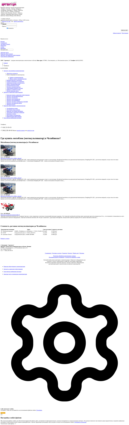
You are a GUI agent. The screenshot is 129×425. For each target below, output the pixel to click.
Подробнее (39, 410)
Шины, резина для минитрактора (18, 78)
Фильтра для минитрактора (13, 87)
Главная (6, 63)
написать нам (30, 130)
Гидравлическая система (13, 85)
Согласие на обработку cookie (72, 257)
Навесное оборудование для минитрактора (14, 105)
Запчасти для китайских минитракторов (14, 70)
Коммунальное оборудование (14, 116)
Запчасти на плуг (11, 104)
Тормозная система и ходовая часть (15, 83)
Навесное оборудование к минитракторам (14, 266)
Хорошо (3, 412)
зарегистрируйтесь (18, 21)
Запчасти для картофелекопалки (15, 96)
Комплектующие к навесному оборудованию (18, 95)
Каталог (70, 253)
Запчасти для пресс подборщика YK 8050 (17, 101)
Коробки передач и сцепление (14, 80)
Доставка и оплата (56, 253)
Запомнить (11, 28)
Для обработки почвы (12, 108)
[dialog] (64, 345)
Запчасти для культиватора (13, 99)
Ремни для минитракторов (13, 84)
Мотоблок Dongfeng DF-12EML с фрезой (11, 158)
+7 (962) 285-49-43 (6, 17)
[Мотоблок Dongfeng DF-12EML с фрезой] (8, 155)
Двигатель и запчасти (12, 73)
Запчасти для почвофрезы (13, 100)
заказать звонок (21, 130)
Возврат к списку (5, 238)
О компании (48, 253)
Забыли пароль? (117, 33)
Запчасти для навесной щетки (14, 103)
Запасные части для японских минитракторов (15, 274)
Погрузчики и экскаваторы (13, 115)
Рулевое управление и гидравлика (15, 81)
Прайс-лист (76, 253)
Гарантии (64, 253)
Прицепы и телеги (11, 113)
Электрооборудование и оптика (15, 88)
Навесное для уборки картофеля (15, 111)
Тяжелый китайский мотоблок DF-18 (10, 214)
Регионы (82, 253)
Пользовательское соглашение (56, 257)
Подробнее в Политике (80, 422)
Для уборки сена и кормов (13, 109)
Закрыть (2, 22)
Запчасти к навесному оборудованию (13, 92)
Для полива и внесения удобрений (15, 112)
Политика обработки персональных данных (64, 256)
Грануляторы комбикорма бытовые (12, 118)
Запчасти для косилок (12, 97)
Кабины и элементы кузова (14, 89)
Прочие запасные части (13, 91)
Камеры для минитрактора (16, 77)
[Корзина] (1, 37)
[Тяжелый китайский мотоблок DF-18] (8, 212)
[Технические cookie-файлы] (15, 423)
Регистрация (125, 33)
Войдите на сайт (6, 21)
